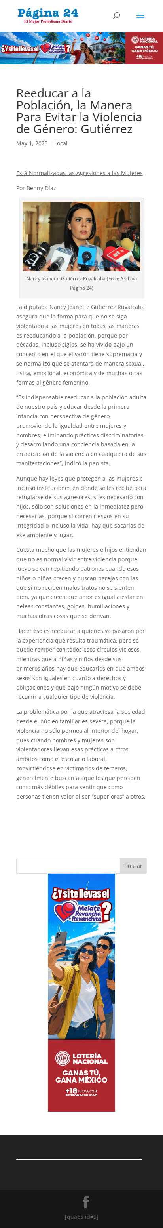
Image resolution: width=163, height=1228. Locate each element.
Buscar (133, 866)
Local (61, 143)
